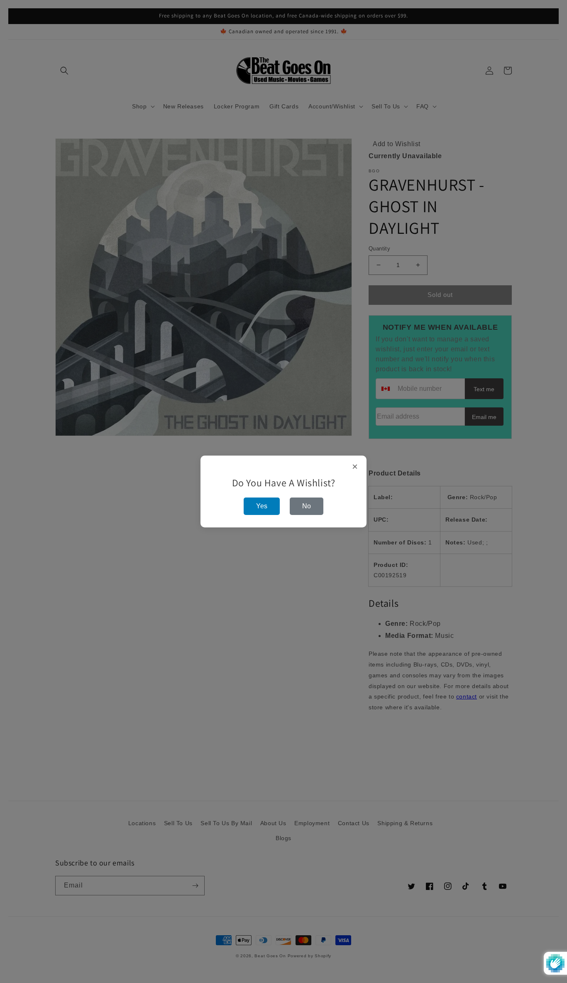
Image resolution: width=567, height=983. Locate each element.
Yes (261, 506)
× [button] (355, 467)
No (306, 506)
